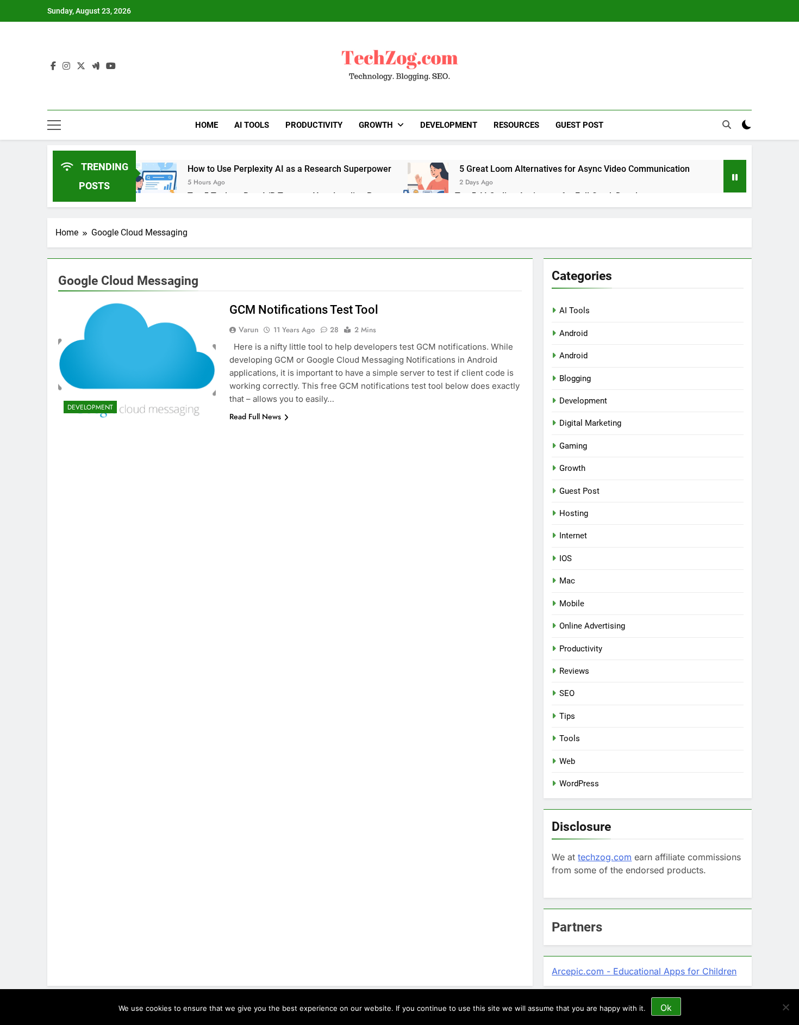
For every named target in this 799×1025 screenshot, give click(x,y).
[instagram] (66, 66)
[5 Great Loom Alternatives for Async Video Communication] (428, 183)
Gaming (573, 446)
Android (573, 333)
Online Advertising (592, 626)
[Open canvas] (54, 125)
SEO (567, 693)
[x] (81, 66)
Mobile (571, 603)
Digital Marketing (590, 423)
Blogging (575, 378)
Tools (569, 738)
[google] (96, 66)
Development (448, 125)
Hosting (573, 513)
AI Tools (251, 125)
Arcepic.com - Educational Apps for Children (644, 971)
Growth (376, 125)
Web (567, 761)
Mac (567, 581)
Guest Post (579, 125)
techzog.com (605, 857)
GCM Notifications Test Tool (303, 309)
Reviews (574, 671)
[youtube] (111, 66)
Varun (249, 329)
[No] (785, 1007)
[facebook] (53, 66)
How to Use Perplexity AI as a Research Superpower (289, 169)
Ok (666, 1007)
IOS (565, 558)
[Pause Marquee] (734, 176)
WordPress (579, 783)
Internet (573, 536)
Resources (516, 125)
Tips (567, 716)
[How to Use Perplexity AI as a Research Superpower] (156, 183)
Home (206, 125)
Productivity (313, 125)
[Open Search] (726, 124)
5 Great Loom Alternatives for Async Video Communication (574, 169)
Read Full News (255, 416)
